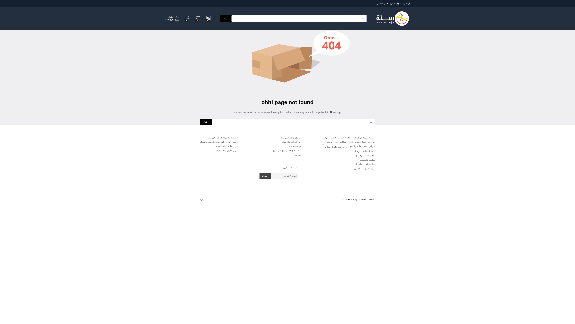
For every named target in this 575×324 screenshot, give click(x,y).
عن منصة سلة (295, 146)
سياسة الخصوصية (367, 160)
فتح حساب (168, 19)
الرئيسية (406, 3)
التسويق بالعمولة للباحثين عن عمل (223, 138)
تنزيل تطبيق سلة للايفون (227, 150)
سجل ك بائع (395, 3)
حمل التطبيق (382, 3)
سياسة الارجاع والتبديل (365, 164)
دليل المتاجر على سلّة (291, 142)
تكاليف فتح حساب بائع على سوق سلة (284, 150)
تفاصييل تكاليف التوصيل (364, 151)
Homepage (336, 112)
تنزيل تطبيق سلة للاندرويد (363, 168)
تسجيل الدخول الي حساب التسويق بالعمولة (219, 142)
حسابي (298, 155)
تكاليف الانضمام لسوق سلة (363, 155)
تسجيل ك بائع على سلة (291, 138)
